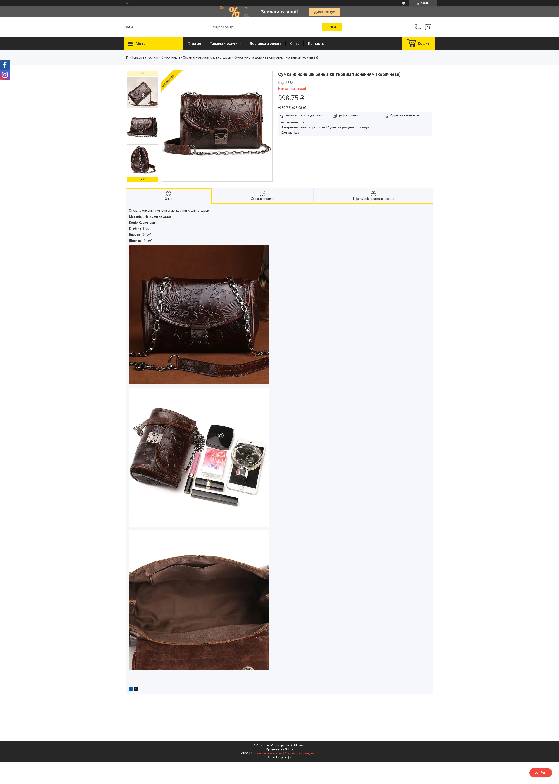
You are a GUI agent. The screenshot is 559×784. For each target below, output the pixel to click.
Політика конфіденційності (301, 753)
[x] (136, 689)
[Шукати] (332, 27)
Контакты (316, 44)
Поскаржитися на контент (267, 753)
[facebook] (131, 689)
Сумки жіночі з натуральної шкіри (207, 57)
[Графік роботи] (428, 27)
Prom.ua (300, 745)
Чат (544, 772)
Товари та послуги (145, 57)
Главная (194, 44)
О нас (294, 44)
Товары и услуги (223, 44)
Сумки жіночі (170, 57)
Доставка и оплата (265, 44)
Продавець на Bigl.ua (279, 749)
